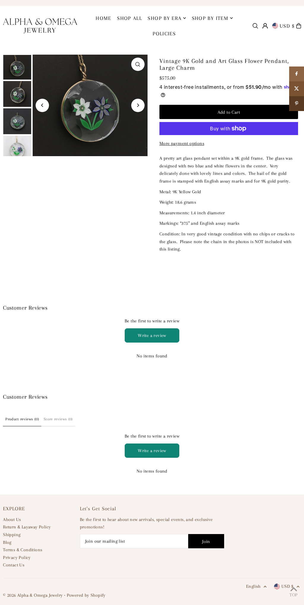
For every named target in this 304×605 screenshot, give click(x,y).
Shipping (11, 534)
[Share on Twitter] (296, 88)
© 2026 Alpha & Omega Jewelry (33, 595)
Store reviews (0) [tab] (58, 419)
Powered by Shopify (86, 595)
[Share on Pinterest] (296, 103)
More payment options (181, 143)
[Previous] (42, 105)
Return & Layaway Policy (27, 527)
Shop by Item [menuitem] (210, 18)
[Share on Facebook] (296, 73)
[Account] (265, 25)
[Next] (138, 105)
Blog (7, 542)
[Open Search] (255, 25)
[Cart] (298, 25)
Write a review (152, 335)
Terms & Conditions (22, 549)
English (253, 586)
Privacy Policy (17, 557)
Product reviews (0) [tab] (22, 419)
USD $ (287, 26)
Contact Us (13, 565)
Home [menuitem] (103, 18)
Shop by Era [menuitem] (164, 18)
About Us (12, 519)
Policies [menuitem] (164, 34)
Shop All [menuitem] (129, 18)
